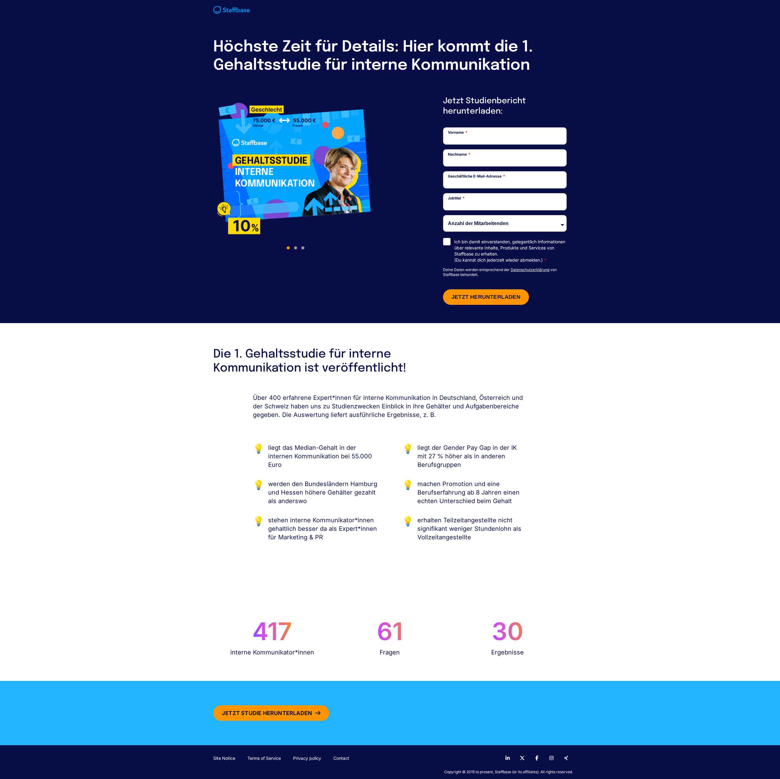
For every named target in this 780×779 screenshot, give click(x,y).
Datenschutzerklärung (530, 269)
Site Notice (224, 758)
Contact (341, 758)
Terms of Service (264, 758)
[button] (288, 248)
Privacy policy (307, 758)
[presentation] (222, 174)
